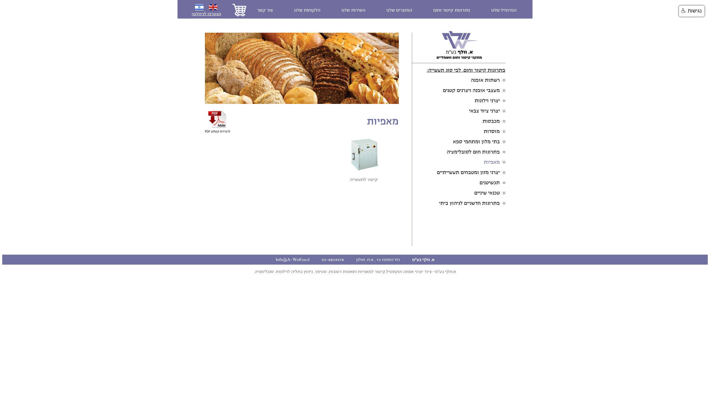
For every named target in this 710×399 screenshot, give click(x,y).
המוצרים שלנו (399, 10)
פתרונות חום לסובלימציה (473, 152)
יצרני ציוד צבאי (484, 111)
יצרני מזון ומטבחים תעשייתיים (468, 172)
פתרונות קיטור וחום (451, 10)
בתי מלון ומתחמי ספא (476, 141)
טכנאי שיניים (487, 193)
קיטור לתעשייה (364, 179)
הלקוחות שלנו (307, 10)
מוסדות (492, 131)
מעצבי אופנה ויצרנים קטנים (471, 90)
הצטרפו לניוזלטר (206, 14)
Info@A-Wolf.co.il (293, 259)
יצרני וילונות (487, 100)
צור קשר (265, 10)
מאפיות (492, 162)
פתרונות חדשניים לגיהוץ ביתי (469, 203)
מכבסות (491, 121)
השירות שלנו (353, 10)
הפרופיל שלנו (503, 10)
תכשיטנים (490, 182)
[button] (691, 11)
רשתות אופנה (485, 80)
